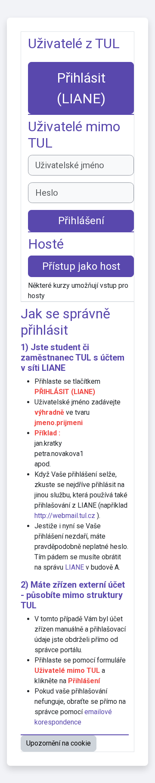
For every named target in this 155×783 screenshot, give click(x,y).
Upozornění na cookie (58, 743)
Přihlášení (81, 221)
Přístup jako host (81, 266)
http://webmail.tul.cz (64, 516)
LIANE (53, 368)
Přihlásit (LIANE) (81, 88)
